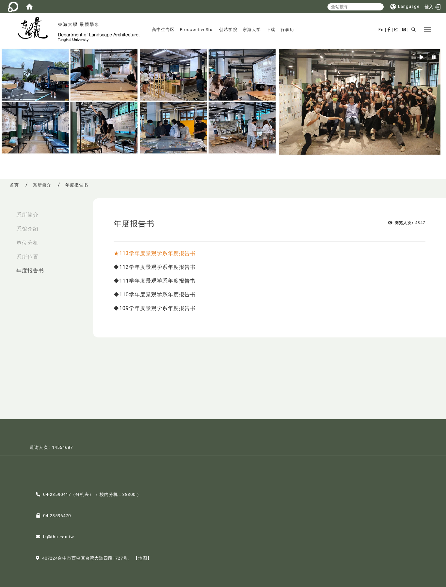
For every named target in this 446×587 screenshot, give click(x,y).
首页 (14, 185)
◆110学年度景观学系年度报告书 (155, 294)
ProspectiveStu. (197, 29)
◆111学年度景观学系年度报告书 (155, 281)
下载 (270, 29)
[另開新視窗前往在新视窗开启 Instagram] (396, 29)
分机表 (82, 494)
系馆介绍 (27, 229)
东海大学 (252, 29)
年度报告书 (30, 271)
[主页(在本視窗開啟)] (35, 29)
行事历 (287, 29)
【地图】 (143, 558)
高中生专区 (163, 29)
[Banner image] (223, 103)
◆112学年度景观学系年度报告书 (155, 267)
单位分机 (27, 243)
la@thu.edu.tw (58, 536)
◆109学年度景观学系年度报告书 (155, 308)
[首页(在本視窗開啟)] (29, 6)
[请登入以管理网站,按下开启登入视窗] (13, 6)
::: (7, 211)
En (381, 29)
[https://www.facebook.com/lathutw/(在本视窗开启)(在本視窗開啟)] (389, 29)
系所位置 (27, 257)
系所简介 (42, 185)
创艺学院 (228, 29)
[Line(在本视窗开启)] (404, 29)
